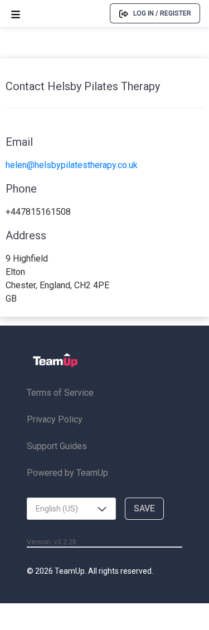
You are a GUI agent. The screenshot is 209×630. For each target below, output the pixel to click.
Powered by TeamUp (67, 472)
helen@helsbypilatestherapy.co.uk (72, 165)
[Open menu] (15, 13)
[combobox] (71, 509)
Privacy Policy (54, 419)
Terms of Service (60, 392)
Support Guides (57, 446)
